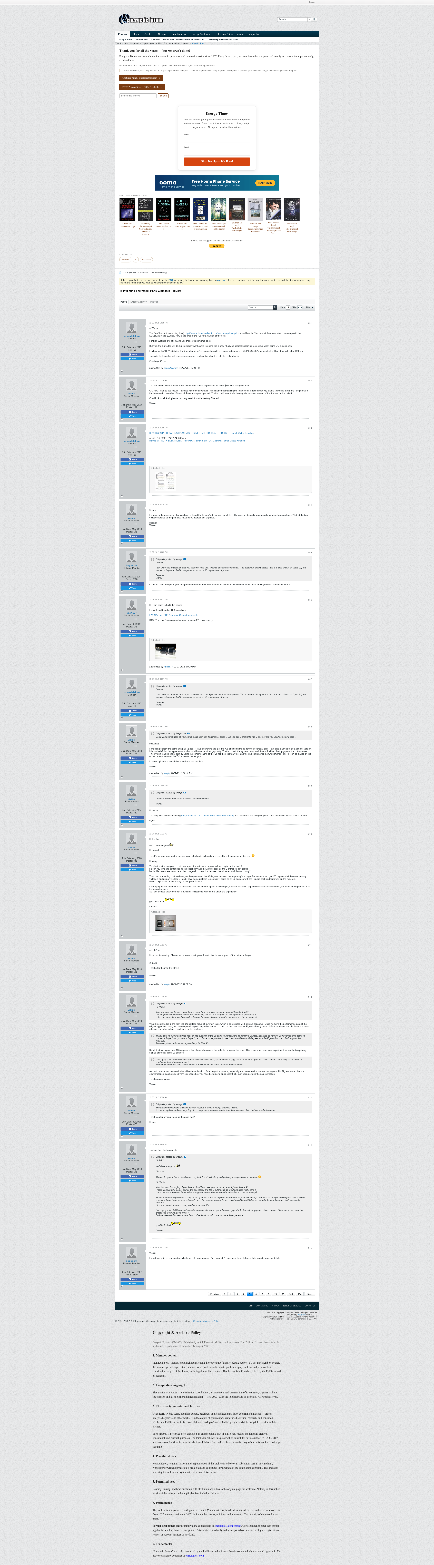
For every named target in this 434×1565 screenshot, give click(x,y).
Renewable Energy (159, 272)
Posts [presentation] (124, 302)
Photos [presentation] (154, 302)
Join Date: (127, 347)
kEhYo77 (132, 613)
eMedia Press (199, 43)
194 (299, 1294)
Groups (162, 34)
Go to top (310, 1306)
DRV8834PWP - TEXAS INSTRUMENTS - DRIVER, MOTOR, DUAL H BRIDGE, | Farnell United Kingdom (201, 433)
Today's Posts (125, 39)
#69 (310, 786)
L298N (152, 615)
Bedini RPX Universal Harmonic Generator (183, 39)
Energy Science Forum (230, 34)
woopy (131, 847)
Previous (214, 1294)
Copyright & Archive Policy (206, 1321)
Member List (142, 39)
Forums (122, 34)
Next (310, 1294)
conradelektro (132, 336)
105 (291, 1294)
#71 (310, 945)
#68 (310, 727)
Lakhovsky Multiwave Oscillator (223, 39)
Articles (148, 34)
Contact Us (262, 1306)
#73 (310, 1097)
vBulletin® (302, 1315)
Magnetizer (255, 34)
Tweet (133, 358)
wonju (131, 393)
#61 (310, 323)
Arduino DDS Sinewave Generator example (177, 615)
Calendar (155, 39)
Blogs (136, 34)
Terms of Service (292, 1306)
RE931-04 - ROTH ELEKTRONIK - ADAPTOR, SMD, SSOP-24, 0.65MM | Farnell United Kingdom (197, 440)
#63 (310, 428)
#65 (310, 552)
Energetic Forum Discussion (136, 272)
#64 (310, 505)
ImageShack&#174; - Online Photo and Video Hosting (207, 815)
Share (134, 354)
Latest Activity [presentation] (139, 302)
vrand (131, 1110)
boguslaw (131, 565)
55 (283, 1294)
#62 (310, 380)
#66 (310, 600)
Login (311, 2)
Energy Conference (202, 34)
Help (250, 1306)
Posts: (130, 350)
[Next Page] (301, 307)
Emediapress (179, 34)
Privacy (275, 1306)
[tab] (124, 302)
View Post (184, 559)
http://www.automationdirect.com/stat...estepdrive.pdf (211, 333)
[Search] (314, 19)
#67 (310, 679)
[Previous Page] (299, 307)
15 (275, 1294)
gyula (131, 799)
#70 (310, 834)
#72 (310, 997)
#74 (310, 1145)
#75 (310, 1248)
